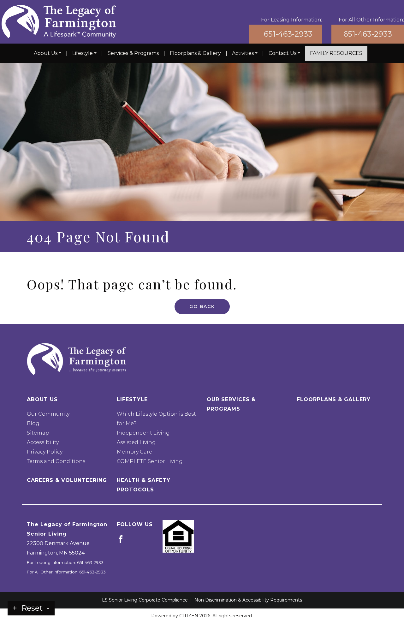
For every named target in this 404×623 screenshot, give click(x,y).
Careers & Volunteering (67, 480)
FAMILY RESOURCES (336, 53)
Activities (243, 53)
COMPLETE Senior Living (150, 461)
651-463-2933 (288, 34)
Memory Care (134, 452)
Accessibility (43, 442)
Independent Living (143, 433)
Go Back (202, 306)
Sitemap (38, 433)
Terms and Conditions (56, 461)
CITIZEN (188, 616)
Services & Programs (133, 53)
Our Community (48, 414)
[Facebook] (120, 539)
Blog (33, 423)
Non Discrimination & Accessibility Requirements (248, 600)
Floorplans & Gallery (195, 53)
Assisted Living (136, 442)
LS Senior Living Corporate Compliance (145, 600)
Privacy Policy (44, 452)
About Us (45, 53)
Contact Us (282, 53)
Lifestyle (82, 53)
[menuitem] (47, 53)
